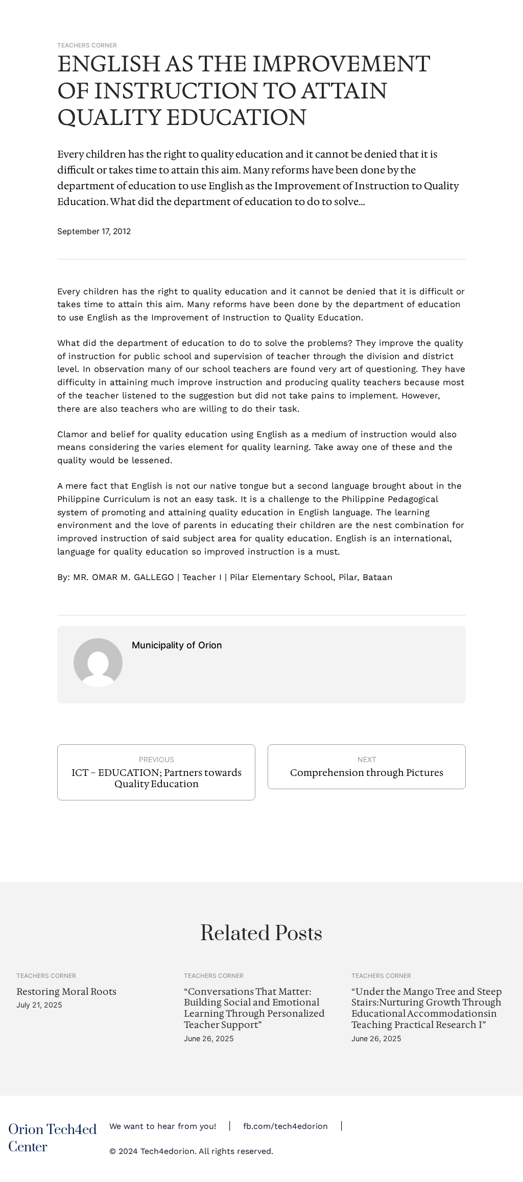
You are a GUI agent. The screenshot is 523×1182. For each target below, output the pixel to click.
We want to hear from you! (162, 1126)
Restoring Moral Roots (66, 991)
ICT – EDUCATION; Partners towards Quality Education (157, 778)
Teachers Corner (87, 45)
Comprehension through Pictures (366, 772)
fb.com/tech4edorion (285, 1126)
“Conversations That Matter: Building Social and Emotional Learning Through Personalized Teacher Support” (254, 1008)
